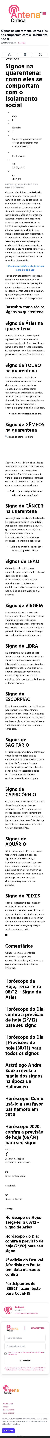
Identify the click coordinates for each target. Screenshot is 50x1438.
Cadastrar (25, 1360)
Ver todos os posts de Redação (26, 1313)
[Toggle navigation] (44, 13)
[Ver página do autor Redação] (8, 1310)
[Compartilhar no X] (40, 54)
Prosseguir (8, 1430)
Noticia (5, 1406)
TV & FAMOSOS (8, 1410)
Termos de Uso (28, 1352)
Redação (21, 43)
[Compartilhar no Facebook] (25, 54)
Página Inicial (8, 1403)
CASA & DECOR (8, 1413)
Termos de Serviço (29, 1370)
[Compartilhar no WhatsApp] (9, 54)
